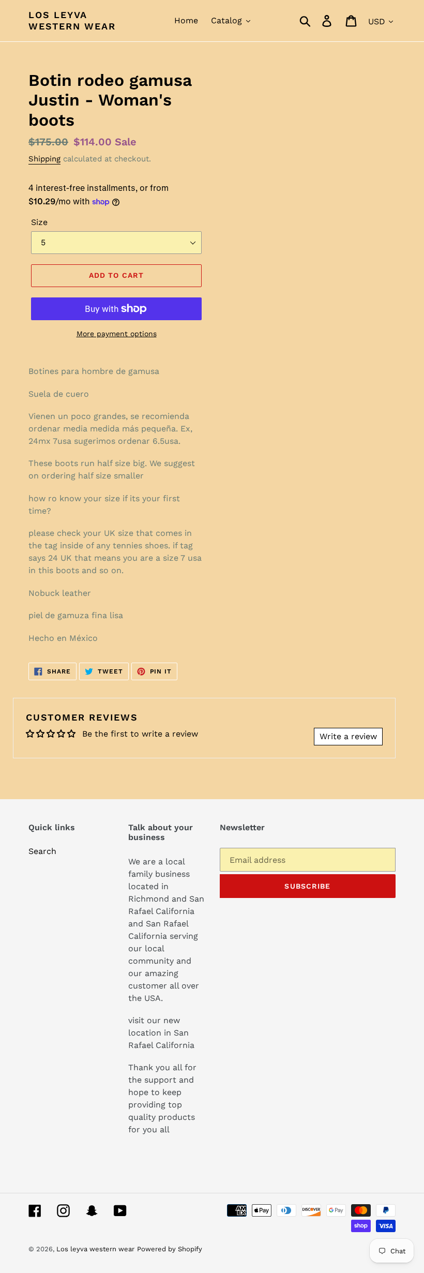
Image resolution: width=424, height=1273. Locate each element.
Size (39, 222)
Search (42, 851)
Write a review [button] (348, 736)
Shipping (44, 158)
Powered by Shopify (169, 1249)
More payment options (117, 334)
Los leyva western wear (72, 20)
